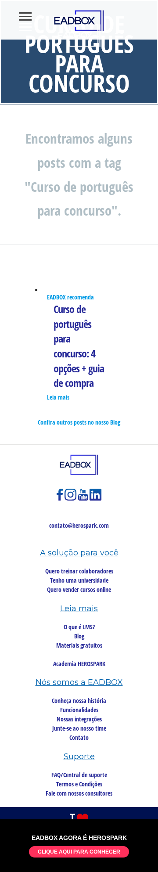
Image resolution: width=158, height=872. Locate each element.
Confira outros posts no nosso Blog (79, 422)
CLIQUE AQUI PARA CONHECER (79, 852)
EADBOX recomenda (70, 297)
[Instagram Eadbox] (71, 498)
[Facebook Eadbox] (61, 498)
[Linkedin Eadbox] (96, 498)
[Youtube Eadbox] (84, 498)
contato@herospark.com (79, 525)
